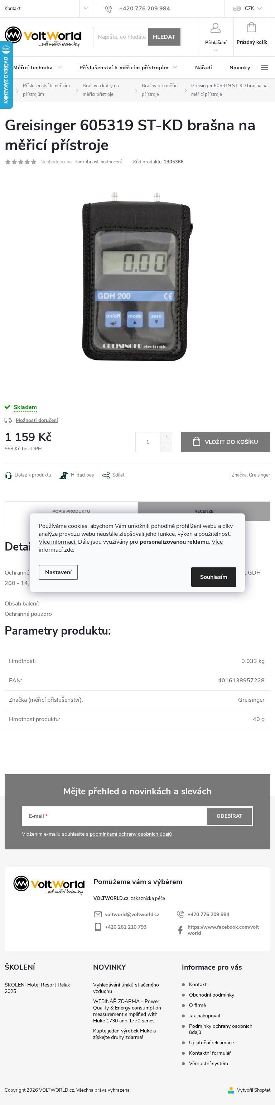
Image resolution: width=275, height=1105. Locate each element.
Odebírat (229, 816)
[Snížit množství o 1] (166, 447)
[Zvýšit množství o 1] (166, 437)
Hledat (164, 37)
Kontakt (12, 8)
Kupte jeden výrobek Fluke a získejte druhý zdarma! (124, 1034)
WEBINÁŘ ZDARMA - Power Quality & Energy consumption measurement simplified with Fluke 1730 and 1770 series (127, 1011)
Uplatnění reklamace (211, 1042)
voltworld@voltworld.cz (132, 914)
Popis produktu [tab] (71, 511)
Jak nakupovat (205, 1015)
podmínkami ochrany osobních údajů (131, 834)
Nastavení (58, 572)
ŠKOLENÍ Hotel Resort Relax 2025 (37, 988)
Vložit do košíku (231, 442)
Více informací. (58, 541)
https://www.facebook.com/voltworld (223, 930)
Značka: (251, 475)
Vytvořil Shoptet (253, 1090)
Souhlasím (213, 577)
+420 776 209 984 (208, 914)
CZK (249, 8)
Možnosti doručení (37, 420)
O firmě (197, 1005)
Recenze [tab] (203, 511)
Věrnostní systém (208, 1063)
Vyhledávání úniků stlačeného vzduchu (126, 988)
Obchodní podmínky (211, 995)
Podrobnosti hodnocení (98, 162)
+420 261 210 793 (125, 927)
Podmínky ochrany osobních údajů (220, 1029)
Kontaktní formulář (210, 1053)
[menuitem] (38, 68)
